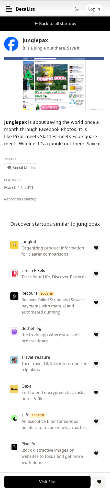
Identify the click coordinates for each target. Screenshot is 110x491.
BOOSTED (47, 293)
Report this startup (20, 199)
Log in (94, 9)
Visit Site (47, 482)
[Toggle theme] (76, 9)
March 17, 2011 (19, 187)
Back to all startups (57, 23)
